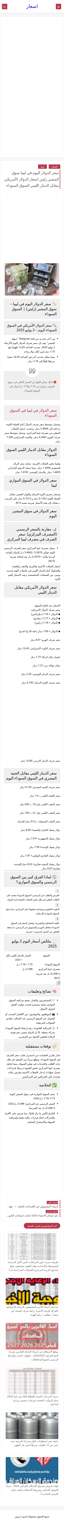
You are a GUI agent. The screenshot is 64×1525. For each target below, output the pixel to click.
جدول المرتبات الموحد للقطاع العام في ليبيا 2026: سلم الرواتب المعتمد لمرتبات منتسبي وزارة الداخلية (32, 1400)
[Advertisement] (32, 55)
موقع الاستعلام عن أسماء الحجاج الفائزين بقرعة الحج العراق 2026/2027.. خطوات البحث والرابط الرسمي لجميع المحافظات (33, 1355)
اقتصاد (54, 166)
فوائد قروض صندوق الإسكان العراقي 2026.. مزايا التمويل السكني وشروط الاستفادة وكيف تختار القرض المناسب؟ (32, 1489)
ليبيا (42, 166)
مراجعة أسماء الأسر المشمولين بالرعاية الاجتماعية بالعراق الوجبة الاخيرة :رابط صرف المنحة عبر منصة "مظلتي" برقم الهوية (32, 1310)
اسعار (32, 6)
